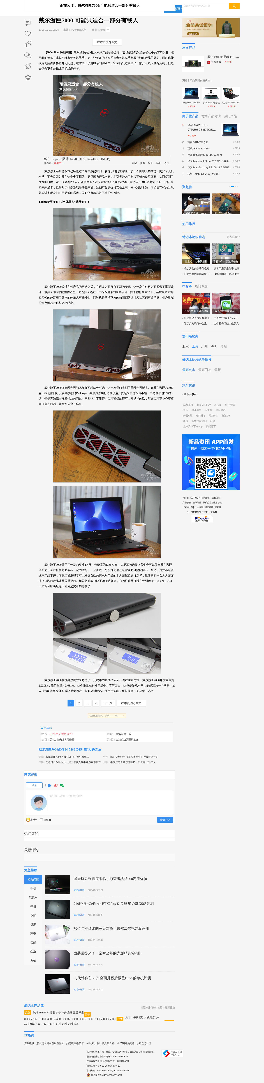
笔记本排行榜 (148, 1007)
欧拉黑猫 (230, 404)
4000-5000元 (63, 1019)
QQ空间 (27, 77)
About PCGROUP (191, 498)
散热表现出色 (123, 734)
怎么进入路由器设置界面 (50, 1043)
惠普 (58, 1012)
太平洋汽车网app (193, 426)
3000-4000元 (48, 1019)
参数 (142, 163)
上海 (195, 346)
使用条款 (217, 502)
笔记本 (33, 897)
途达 (185, 410)
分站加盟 (198, 507)
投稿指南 (207, 502)
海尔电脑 (29, 1043)
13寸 (52, 1023)
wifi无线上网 (93, 1043)
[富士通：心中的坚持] (196, 245)
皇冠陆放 (221, 410)
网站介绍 (206, 498)
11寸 (40, 1023)
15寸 (64, 1023)
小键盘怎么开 (144, 1043)
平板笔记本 (139, 1017)
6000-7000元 (95, 1019)
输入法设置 (108, 1043)
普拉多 (218, 404)
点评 (158, 163)
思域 (185, 420)
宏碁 (52, 1012)
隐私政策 (216, 498)
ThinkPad (44, 1012)
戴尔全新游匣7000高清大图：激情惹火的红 (134, 757)
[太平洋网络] (202, 517)
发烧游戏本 (153, 1017)
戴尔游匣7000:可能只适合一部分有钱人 (67, 757)
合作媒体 (197, 502)
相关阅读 (33, 879)
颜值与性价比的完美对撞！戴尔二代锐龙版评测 (111, 928)
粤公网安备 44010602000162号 (106, 1075)
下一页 (108, 703)
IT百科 (187, 286)
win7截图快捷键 (125, 1043)
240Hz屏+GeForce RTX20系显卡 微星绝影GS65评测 (114, 904)
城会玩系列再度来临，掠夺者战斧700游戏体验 (110, 879)
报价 (150, 163)
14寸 (58, 1023)
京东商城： (221, 62)
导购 (41, 762)
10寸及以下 (30, 1023)
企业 (33, 951)
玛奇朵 (208, 410)
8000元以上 (110, 1019)
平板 (33, 906)
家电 (33, 933)
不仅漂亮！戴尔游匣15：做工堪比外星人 (133, 762)
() (30, 42)
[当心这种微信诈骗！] (226, 295)
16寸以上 (73, 1023)
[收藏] (27, 34)
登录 (34, 785)
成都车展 (188, 404)
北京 (185, 346)
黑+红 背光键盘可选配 (62, 739)
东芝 (69, 1012)
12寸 (46, 1023)
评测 (41, 757)
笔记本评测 (79, 890)
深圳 (214, 346)
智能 (33, 942)
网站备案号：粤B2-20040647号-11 (104, 1066)
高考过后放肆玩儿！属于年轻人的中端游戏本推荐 (73, 762)
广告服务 (186, 502)
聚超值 (187, 187)
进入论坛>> (233, 236)
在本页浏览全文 (107, 42)
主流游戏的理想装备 (127, 739)
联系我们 (188, 507)
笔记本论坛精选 (193, 237)
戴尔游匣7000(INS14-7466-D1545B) (63, 749)
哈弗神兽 (201, 415)
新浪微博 (27, 66)
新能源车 (211, 426)
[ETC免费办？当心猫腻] (196, 295)
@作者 (47, 819)
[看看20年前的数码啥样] (226, 245)
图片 (166, 163)
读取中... (59, 163)
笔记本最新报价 (166, 1007)
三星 (75, 1012)
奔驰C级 (188, 415)
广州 (204, 346)
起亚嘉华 (196, 410)
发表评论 (165, 819)
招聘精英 (209, 507)
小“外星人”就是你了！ (62, 734)
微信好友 (27, 55)
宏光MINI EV (203, 404)
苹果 (81, 1012)
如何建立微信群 (75, 1043)
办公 (33, 960)
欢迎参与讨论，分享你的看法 (66, 795)
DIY (33, 915)
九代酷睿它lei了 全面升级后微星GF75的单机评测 (112, 978)
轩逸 (212, 420)
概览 (134, 163)
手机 (33, 888)
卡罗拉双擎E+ (199, 420)
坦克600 (213, 415)
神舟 (64, 1012)
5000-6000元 (79, 1019)
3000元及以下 (32, 1019)
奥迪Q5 (226, 415)
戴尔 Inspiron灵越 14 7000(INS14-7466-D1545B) (77, 159)
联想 (35, 1012)
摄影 (33, 924)
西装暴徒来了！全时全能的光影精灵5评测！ (109, 953)
